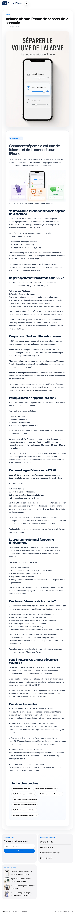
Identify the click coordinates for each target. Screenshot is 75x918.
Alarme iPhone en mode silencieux (25, 799)
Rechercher (19, 851)
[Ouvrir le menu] (27, 3)
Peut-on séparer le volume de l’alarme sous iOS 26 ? (32, 709)
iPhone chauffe (46, 842)
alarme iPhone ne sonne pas (50, 649)
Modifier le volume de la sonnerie (51, 794)
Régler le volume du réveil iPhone (24, 794)
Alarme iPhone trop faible (21, 788)
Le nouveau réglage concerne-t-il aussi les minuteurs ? (33, 723)
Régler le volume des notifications (24, 810)
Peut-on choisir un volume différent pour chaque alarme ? (34, 738)
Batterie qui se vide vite (50, 853)
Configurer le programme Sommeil (24, 804)
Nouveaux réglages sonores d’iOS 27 (25, 815)
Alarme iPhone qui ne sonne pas (45, 788)
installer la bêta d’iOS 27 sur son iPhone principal (46, 453)
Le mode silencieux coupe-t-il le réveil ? (27, 750)
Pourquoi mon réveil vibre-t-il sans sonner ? (29, 764)
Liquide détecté (46, 847)
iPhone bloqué (46, 858)
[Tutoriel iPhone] (12, 3)
